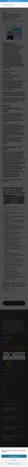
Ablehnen (14, 460)
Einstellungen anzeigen (14, 463)
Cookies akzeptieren (14, 456)
